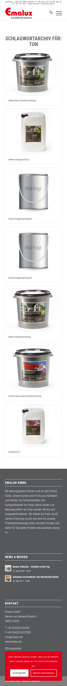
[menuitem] (49, 13)
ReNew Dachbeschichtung (19, 337)
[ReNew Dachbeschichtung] (33, 309)
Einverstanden (19, 673)
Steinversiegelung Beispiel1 (20, 218)
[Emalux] (28, 13)
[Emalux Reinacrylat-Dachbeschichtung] (33, 368)
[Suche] (49, 13)
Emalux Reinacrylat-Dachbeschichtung (24, 396)
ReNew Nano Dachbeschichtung (22, 100)
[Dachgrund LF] (33, 425)
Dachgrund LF (14, 452)
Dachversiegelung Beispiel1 (20, 278)
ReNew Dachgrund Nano (18, 159)
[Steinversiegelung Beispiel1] (33, 191)
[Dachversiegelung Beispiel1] (33, 250)
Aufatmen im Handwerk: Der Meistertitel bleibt (35, 577)
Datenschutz (48, 4)
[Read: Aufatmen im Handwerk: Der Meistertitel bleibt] (8, 578)
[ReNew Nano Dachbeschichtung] (33, 73)
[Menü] (57, 13)
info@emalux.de (13, 637)
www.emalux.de (13, 641)
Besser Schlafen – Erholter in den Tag (31, 566)
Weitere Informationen (43, 673)
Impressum (34, 4)
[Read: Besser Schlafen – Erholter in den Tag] (8, 568)
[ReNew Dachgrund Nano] (33, 132)
